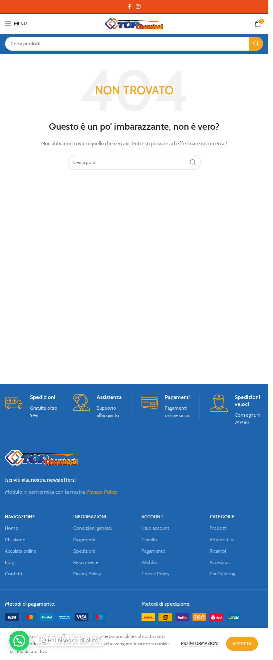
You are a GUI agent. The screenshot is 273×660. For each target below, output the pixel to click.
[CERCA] (256, 44)
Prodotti (218, 528)
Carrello (149, 540)
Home (11, 528)
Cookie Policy (155, 574)
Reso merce (85, 562)
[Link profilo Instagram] (138, 6)
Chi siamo (15, 540)
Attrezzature (222, 540)
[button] (19, 641)
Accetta (242, 643)
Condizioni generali (93, 528)
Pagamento (153, 551)
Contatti (13, 574)
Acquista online (20, 551)
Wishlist (149, 562)
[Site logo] (134, 23)
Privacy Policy (102, 492)
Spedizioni (84, 551)
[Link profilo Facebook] (130, 6)
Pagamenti (84, 540)
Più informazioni (200, 643)
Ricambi (218, 551)
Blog (9, 562)
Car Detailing (222, 574)
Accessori (220, 562)
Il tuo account (155, 528)
